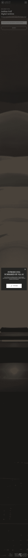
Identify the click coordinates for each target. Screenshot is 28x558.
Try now (15, 285)
